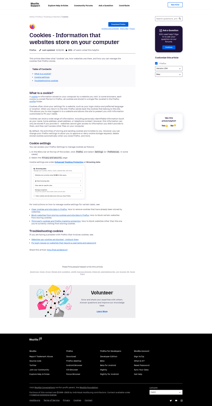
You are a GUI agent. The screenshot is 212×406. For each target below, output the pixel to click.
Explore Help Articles (58, 5)
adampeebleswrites (108, 272)
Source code (35, 361)
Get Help (138, 374)
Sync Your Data (141, 370)
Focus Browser (73, 374)
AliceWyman (34, 272)
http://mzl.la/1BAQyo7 (57, 250)
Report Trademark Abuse (41, 356)
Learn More (102, 311)
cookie (34, 96)
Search (180, 19)
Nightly (103, 370)
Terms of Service (52, 400)
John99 (73, 272)
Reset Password (141, 365)
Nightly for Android (109, 374)
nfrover (48, 272)
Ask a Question (106, 5)
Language (153, 388)
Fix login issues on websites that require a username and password (63, 243)
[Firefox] (32, 26)
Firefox (39, 17)
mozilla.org (34, 400)
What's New (124, 29)
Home (31, 17)
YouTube (176, 401)
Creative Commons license (43, 395)
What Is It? (139, 361)
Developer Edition (108, 356)
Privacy (132, 29)
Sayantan (123, 272)
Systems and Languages (110, 29)
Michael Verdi (56, 272)
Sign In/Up (175, 5)
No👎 (173, 125)
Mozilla (35, 339)
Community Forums (83, 5)
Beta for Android (108, 365)
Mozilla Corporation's (44, 387)
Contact (88, 400)
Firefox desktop (73, 361)
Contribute (124, 5)
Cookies (77, 400)
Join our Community (39, 370)
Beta (102, 361)
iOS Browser (72, 370)
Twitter (32, 365)
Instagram (182, 401)
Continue (168, 47)
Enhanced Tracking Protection (69, 162)
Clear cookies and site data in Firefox (49, 209)
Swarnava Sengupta (84, 272)
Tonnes (42, 272)
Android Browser (74, 365)
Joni (117, 272)
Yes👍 (165, 125)
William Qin (96, 272)
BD (128, 272)
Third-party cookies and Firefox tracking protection (56, 221)
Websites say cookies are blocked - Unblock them (55, 239)
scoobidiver (66, 272)
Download (71, 356)
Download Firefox (118, 24)
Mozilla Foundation (89, 387)
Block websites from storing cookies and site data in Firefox (60, 215)
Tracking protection (52, 17)
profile (32, 101)
